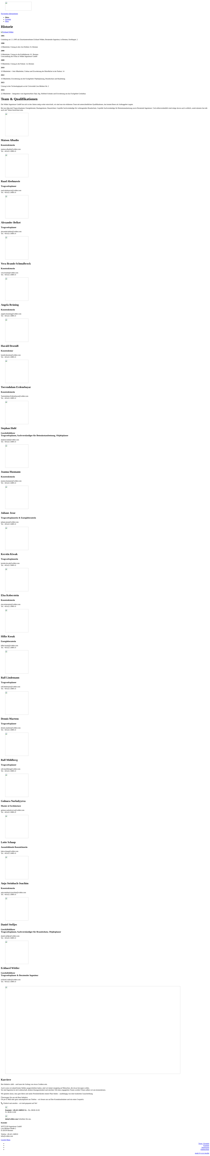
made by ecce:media (202, 1153)
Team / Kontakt (203, 1143)
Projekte (8, 19)
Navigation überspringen (9, 14)
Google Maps (5, 1140)
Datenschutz (205, 1149)
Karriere (206, 1145)
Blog (7, 21)
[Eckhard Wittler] (7, 32)
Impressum (205, 1147)
